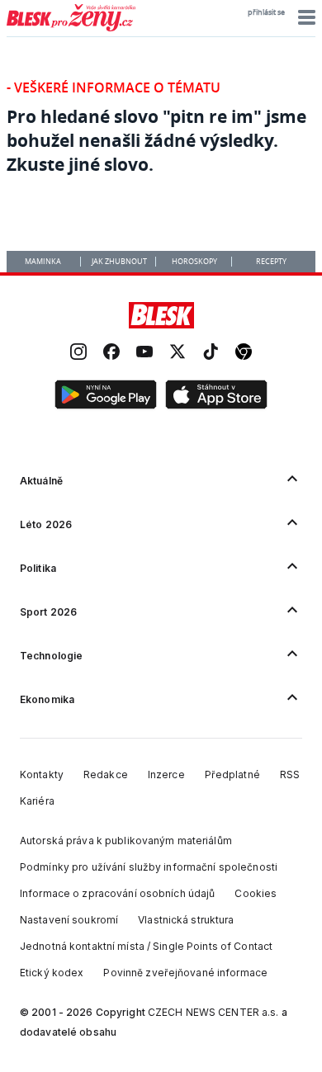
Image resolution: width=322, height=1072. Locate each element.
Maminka (43, 262)
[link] (78, 354)
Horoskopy (194, 262)
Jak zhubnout (119, 262)
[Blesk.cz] (161, 315)
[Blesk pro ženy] (71, 28)
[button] (304, 17)
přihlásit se (266, 12)
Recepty (271, 262)
